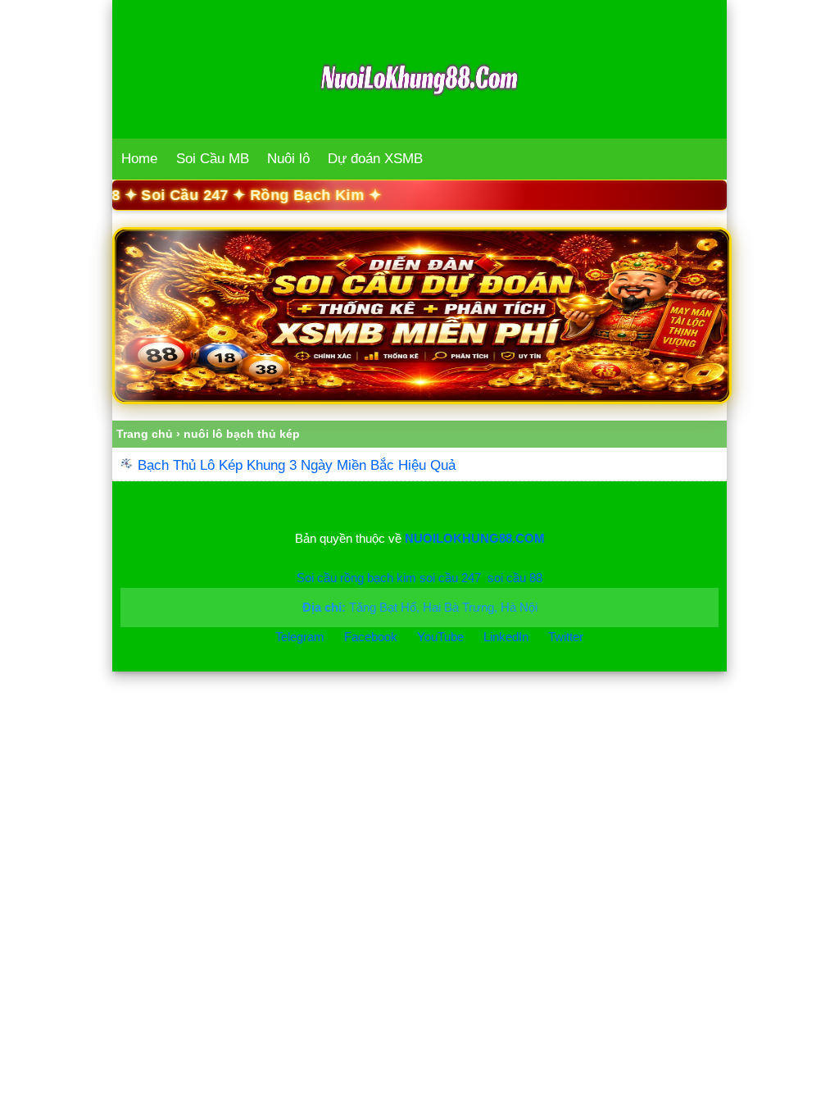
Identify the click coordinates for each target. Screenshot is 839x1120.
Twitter (565, 637)
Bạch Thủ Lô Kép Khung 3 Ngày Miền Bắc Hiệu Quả (297, 465)
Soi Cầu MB (212, 158)
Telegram (300, 637)
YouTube (442, 637)
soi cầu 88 (515, 578)
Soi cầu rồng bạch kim (356, 578)
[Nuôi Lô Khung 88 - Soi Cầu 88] (419, 315)
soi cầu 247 (450, 578)
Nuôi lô (288, 158)
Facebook (372, 637)
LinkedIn (507, 637)
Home (139, 158)
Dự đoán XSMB (375, 158)
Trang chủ (144, 433)
